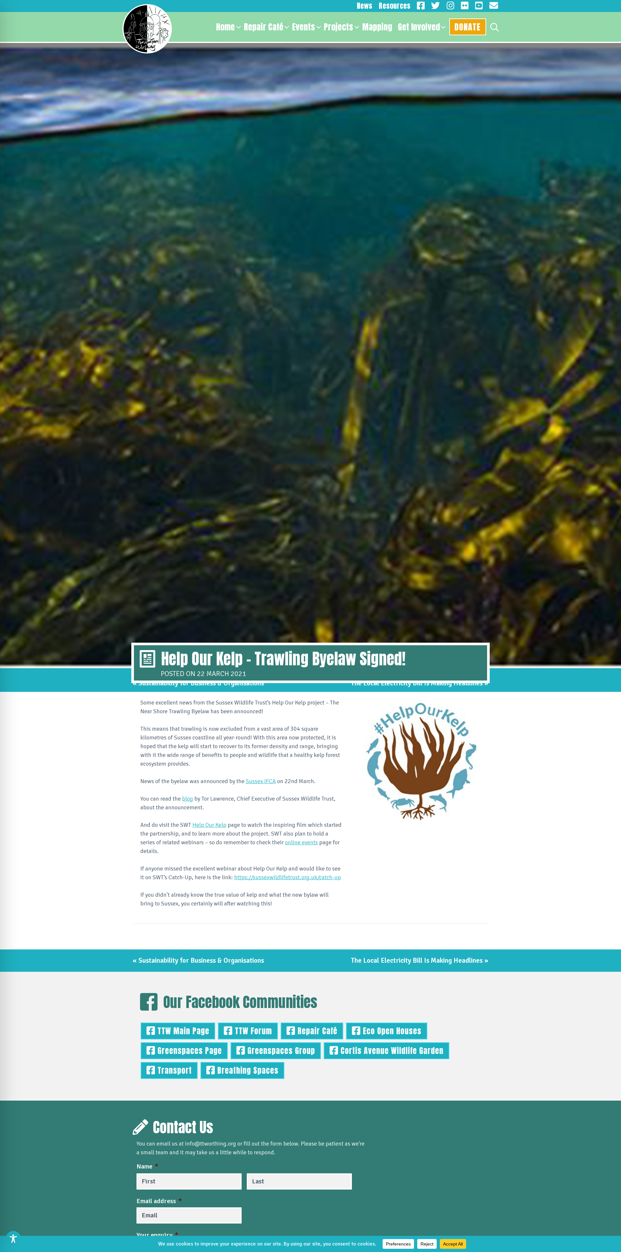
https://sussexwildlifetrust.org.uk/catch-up (287, 877)
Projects (338, 26)
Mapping (377, 26)
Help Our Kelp (209, 824)
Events (303, 26)
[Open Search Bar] (494, 27)
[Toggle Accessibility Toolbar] (13, 1238)
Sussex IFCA (261, 781)
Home (225, 26)
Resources (394, 6)
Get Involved (419, 26)
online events (301, 842)
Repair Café (263, 26)
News (365, 6)
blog (187, 798)
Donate (467, 26)
